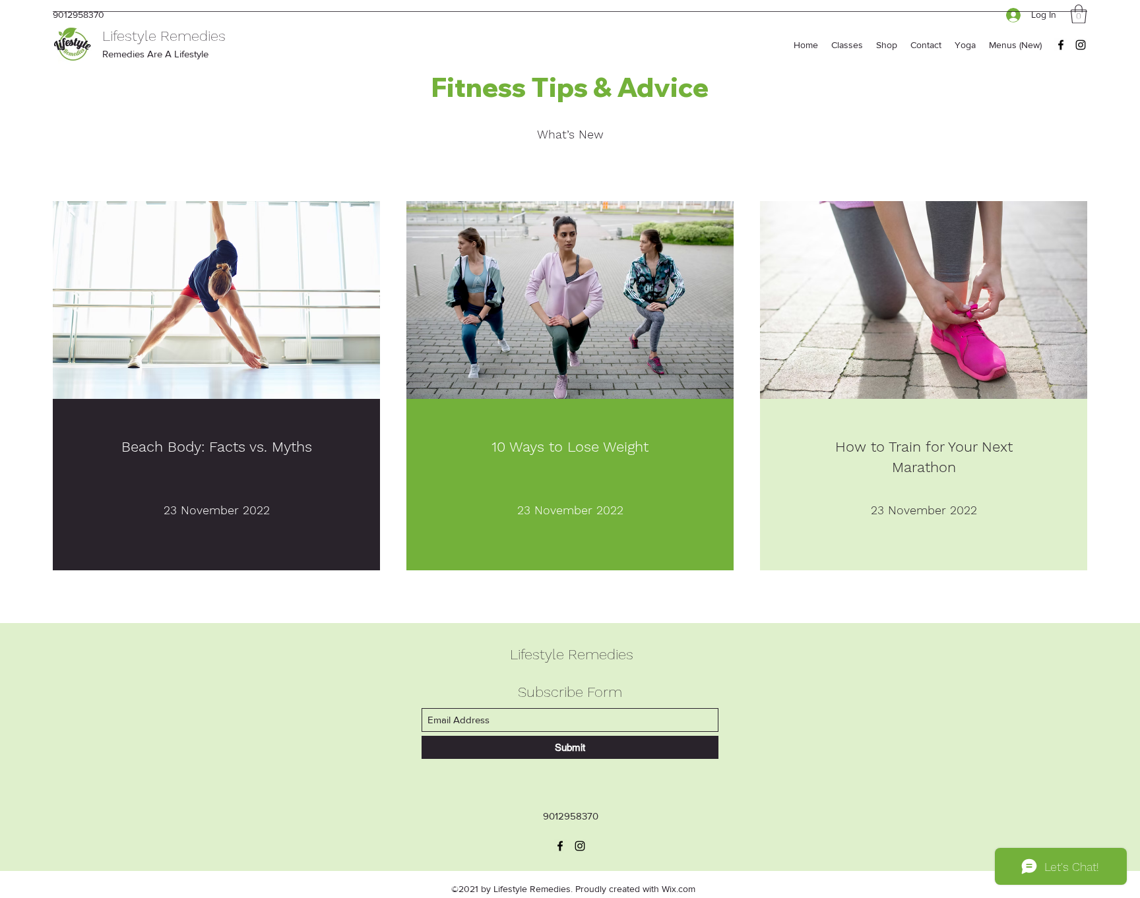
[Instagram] (1080, 44)
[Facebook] (1060, 44)
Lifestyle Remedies (164, 36)
